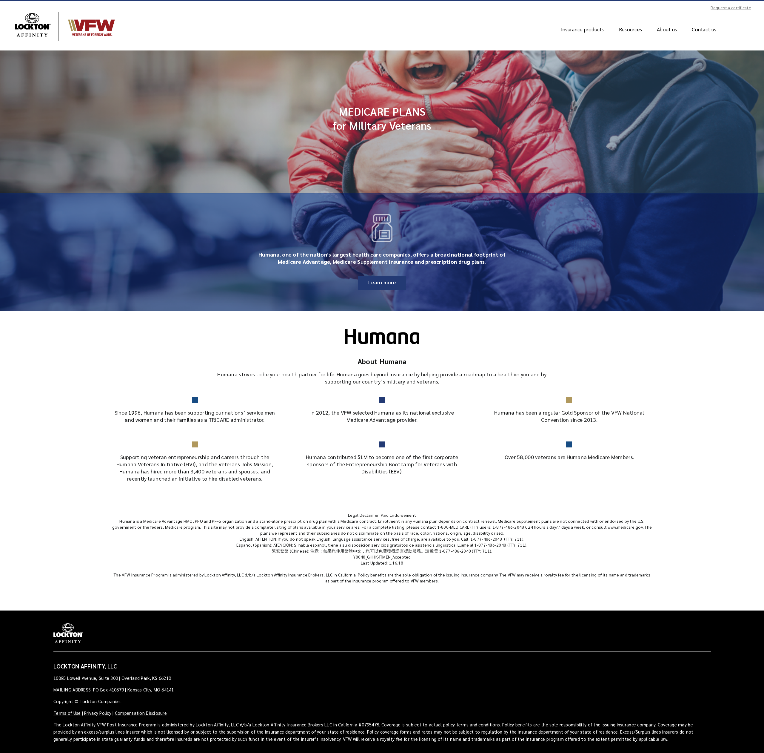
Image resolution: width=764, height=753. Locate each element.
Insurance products (582, 29)
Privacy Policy (97, 713)
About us (667, 29)
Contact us (704, 29)
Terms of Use (67, 713)
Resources (630, 29)
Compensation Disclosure (141, 713)
